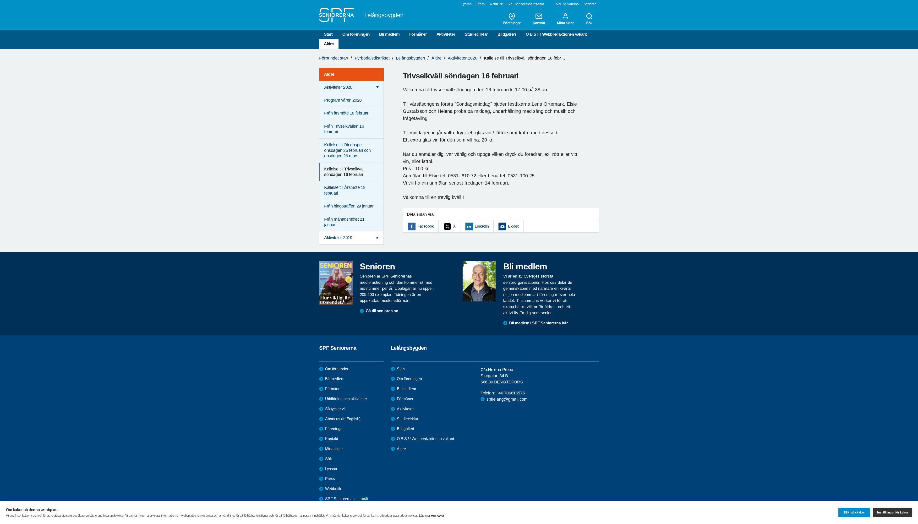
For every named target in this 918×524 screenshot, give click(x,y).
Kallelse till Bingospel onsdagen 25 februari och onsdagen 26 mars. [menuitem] (347, 150)
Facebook (425, 226)
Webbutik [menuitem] (496, 4)
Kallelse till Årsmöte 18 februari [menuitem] (344, 190)
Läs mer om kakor (431, 515)
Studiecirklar (476, 34)
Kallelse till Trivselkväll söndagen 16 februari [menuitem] (344, 172)
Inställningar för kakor (892, 512)
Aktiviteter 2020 (462, 58)
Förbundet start (333, 58)
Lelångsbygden (410, 58)
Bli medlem (389, 34)
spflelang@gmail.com (507, 399)
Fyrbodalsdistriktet (372, 58)
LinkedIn (482, 226)
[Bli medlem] (479, 281)
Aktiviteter (446, 34)
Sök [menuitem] (589, 23)
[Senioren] (336, 283)
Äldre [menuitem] (329, 74)
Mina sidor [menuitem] (565, 23)
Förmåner (418, 34)
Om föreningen (356, 34)
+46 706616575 (510, 393)
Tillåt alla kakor (854, 512)
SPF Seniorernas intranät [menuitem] (526, 4)
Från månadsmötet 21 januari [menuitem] (344, 222)
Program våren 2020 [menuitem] (343, 100)
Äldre (329, 44)
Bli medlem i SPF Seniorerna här (538, 323)
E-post (513, 226)
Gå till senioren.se (382, 311)
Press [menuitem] (480, 4)
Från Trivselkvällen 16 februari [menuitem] (344, 129)
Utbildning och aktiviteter (346, 399)
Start (328, 34)
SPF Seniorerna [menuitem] (567, 4)
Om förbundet (336, 369)
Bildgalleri (506, 34)
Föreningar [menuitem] (512, 23)
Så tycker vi (335, 409)
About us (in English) (343, 419)
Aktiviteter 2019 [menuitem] (338, 237)
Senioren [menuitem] (590, 4)
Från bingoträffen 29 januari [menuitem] (349, 206)
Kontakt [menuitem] (539, 23)
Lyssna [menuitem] (467, 4)
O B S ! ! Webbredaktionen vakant (556, 34)
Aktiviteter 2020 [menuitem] (338, 87)
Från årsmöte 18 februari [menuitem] (346, 113)
